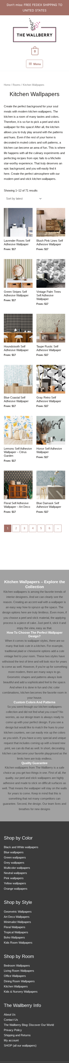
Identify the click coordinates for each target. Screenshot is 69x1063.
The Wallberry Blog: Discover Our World (29, 1024)
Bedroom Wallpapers (17, 965)
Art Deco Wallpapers (17, 916)
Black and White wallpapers (21, 847)
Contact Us (11, 1019)
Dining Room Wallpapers (19, 981)
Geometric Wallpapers (18, 911)
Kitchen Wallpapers (16, 986)
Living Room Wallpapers (19, 970)
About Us (10, 1014)
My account (11, 1040)
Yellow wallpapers (15, 883)
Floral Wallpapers (14, 927)
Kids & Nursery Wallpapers (21, 991)
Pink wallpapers (14, 878)
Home (7, 84)
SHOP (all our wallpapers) (20, 1045)
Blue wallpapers (14, 852)
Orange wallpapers (15, 888)
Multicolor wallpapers (17, 867)
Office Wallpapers (15, 975)
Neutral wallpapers (15, 873)
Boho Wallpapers (14, 937)
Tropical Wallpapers (16, 932)
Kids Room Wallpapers (18, 942)
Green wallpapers (15, 857)
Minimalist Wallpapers (17, 922)
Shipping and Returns (17, 1035)
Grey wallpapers (14, 862)
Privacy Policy (13, 1030)
